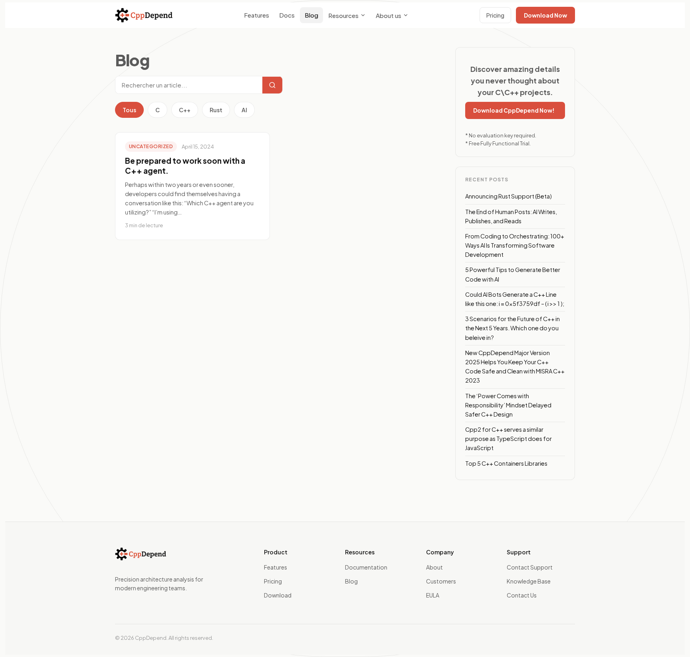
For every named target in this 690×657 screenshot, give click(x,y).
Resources (343, 15)
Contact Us (522, 595)
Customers (441, 581)
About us (388, 15)
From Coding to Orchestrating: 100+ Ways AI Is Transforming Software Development (514, 245)
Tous (129, 109)
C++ (184, 109)
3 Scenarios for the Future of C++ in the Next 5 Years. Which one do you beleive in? (512, 328)
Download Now (545, 15)
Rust (216, 109)
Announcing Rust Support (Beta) (508, 196)
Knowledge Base (529, 581)
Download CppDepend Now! (514, 110)
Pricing (495, 15)
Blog (311, 15)
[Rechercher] (272, 85)
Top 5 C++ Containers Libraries (506, 463)
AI (244, 109)
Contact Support (530, 567)
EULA (432, 595)
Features (256, 15)
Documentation (366, 567)
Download (277, 595)
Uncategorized (151, 146)
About (434, 567)
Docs (287, 15)
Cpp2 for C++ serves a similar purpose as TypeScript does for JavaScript (508, 438)
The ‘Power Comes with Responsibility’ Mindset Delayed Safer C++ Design (508, 405)
